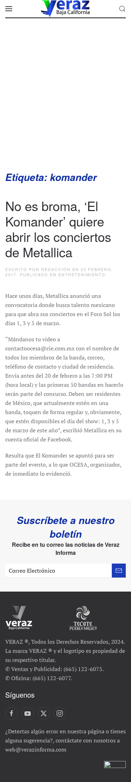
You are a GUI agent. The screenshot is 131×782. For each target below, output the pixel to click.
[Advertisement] (65, 101)
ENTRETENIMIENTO (81, 274)
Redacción (56, 269)
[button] (8, 9)
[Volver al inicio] (65, 9)
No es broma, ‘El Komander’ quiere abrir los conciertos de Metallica (58, 228)
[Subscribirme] (119, 571)
